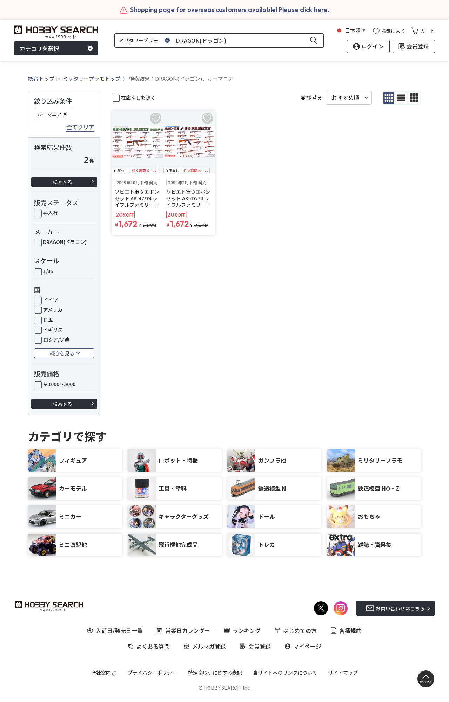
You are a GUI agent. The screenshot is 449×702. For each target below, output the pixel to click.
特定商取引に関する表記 (215, 672)
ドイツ (50, 300)
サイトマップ (343, 672)
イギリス (53, 329)
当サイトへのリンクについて (285, 672)
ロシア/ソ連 (56, 339)
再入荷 (50, 213)
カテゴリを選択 (39, 48)
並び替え (311, 97)
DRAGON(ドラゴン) (65, 242)
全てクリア (80, 127)
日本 (48, 320)
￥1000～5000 (59, 384)
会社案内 (101, 672)
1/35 (48, 271)
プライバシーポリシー (152, 672)
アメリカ (52, 309)
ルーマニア (49, 114)
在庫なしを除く (138, 97)
